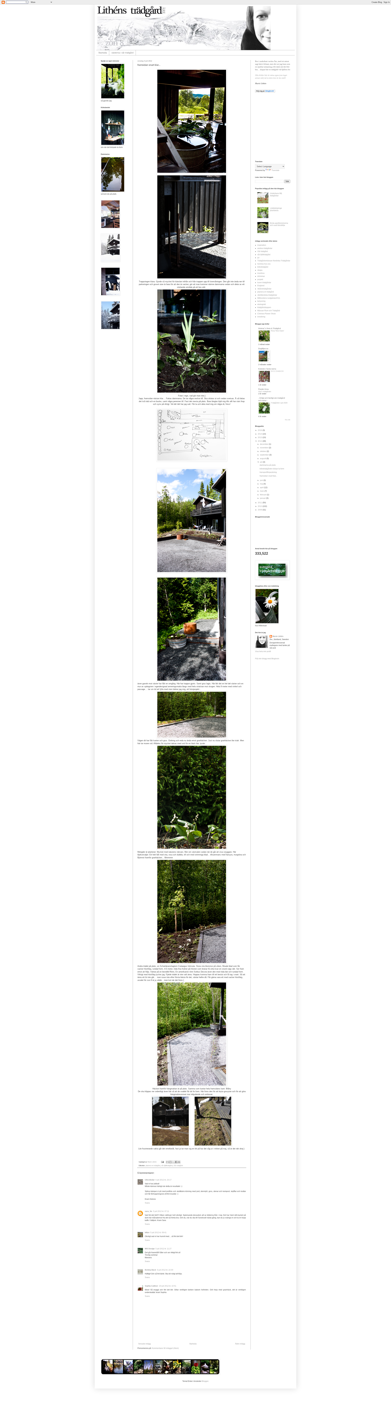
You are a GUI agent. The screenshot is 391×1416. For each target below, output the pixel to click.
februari (263, 495)
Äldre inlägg (240, 1344)
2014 (260, 434)
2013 (260, 437)
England (260, 286)
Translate (275, 170)
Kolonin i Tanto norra (267, 369)
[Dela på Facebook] (176, 1162)
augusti (263, 458)
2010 (260, 506)
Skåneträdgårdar (264, 289)
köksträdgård (262, 267)
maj (261, 484)
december (264, 444)
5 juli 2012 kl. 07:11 (161, 1211)
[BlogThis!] (170, 1162)
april (262, 487)
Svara (147, 1203)
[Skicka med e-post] (167, 1162)
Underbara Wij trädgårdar (276, 194)
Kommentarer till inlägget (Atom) (165, 1348)
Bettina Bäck (150, 1270)
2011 (260, 503)
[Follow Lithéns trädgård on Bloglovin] (265, 92)
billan (147, 1232)
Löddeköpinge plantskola (276, 209)
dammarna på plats (268, 465)
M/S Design (150, 1249)
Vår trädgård (178, 1165)
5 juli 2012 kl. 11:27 (163, 1249)
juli (261, 462)
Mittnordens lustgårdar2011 (268, 298)
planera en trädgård (153, 1165)
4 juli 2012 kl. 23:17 (163, 1180)
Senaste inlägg (144, 1344)
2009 (260, 510)
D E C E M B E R (277, 371)
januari (263, 498)
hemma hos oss (263, 264)
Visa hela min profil (263, 651)
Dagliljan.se (263, 349)
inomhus (261, 273)
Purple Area (263, 389)
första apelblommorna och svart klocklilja (279, 224)
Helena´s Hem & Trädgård (269, 328)
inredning (261, 317)
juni (261, 480)
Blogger (205, 1381)
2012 (260, 441)
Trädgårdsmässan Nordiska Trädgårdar (273, 261)
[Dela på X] (173, 1162)
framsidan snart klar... (268, 476)
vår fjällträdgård (167, 1165)
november (264, 448)
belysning (261, 301)
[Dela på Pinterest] (179, 1162)
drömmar (261, 276)
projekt (260, 279)
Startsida (102, 52)
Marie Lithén (278, 636)
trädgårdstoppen (264, 307)
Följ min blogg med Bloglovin (267, 659)
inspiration (261, 245)
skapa (259, 270)
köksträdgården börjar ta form (272, 469)
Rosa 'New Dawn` (277, 331)
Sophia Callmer (151, 1286)
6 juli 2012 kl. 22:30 (165, 1270)
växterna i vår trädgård (122, 52)
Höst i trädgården (264, 391)
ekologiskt (261, 304)
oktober (263, 451)
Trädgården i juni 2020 (279, 403)
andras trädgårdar (264, 248)
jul (258, 258)
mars (262, 491)
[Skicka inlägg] (162, 1162)
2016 (260, 430)
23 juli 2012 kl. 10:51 (167, 1286)
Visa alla (287, 420)
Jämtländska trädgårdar (267, 295)
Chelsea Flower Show (266, 314)
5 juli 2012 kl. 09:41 (158, 1232)
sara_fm (148, 1211)
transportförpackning (268, 472)
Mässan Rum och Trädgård (268, 311)
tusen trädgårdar (264, 282)
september (264, 455)
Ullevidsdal (149, 1180)
